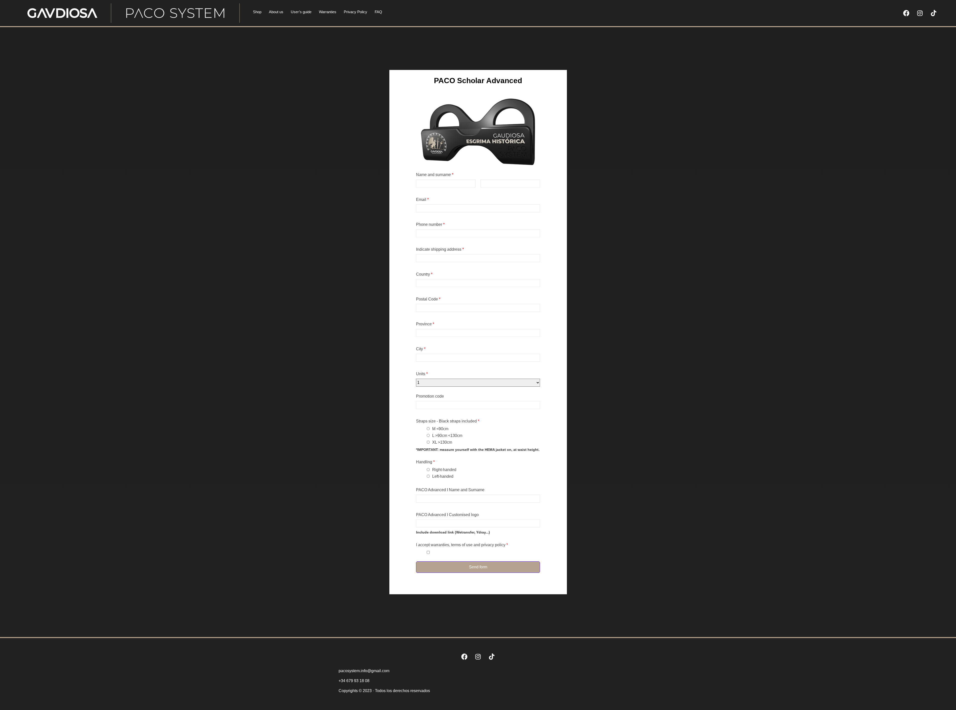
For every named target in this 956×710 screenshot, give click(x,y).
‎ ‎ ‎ (433, 552)
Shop (257, 12)
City (420, 349)
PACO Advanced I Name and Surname (450, 490)
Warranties (327, 12)
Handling (425, 462)
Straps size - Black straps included (447, 421)
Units (422, 374)
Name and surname (434, 175)
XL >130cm (442, 442)
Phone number (430, 225)
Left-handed (442, 476)
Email (422, 200)
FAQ (378, 12)
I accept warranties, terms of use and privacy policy (462, 545)
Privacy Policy (355, 12)
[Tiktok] (933, 13)
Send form (478, 567)
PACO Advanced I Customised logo (447, 515)
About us (276, 12)
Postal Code (428, 299)
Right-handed (444, 470)
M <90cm (440, 429)
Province (425, 324)
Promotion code (430, 396)
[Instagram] (920, 13)
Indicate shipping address (440, 249)
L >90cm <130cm (447, 435)
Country (424, 274)
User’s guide (301, 12)
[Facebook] (906, 13)
